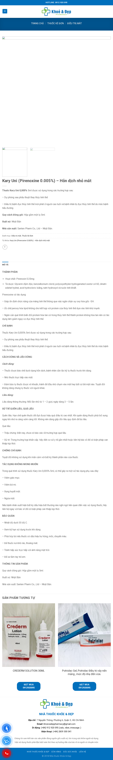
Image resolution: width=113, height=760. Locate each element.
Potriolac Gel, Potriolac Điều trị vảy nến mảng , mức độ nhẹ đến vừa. (84, 672)
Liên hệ (82, 752)
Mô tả (5, 265)
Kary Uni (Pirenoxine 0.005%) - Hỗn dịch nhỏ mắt (30, 240)
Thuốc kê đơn (55, 23)
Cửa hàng (56, 752)
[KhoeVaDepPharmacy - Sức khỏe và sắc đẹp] (56, 12)
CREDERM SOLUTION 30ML (29, 670)
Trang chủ (37, 23)
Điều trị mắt (74, 23)
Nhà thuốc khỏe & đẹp (38, 752)
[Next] (105, 91)
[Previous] (8, 91)
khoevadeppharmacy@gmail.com (60, 724)
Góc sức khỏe (70, 752)
